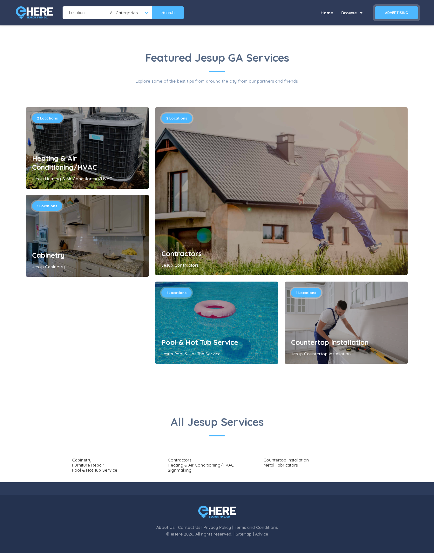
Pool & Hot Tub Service (199, 342)
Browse (349, 12)
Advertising (396, 12)
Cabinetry (48, 255)
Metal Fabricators (280, 465)
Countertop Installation (330, 342)
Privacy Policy (217, 527)
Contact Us (189, 527)
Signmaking (180, 470)
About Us (165, 527)
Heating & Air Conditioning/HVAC (64, 163)
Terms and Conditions (256, 527)
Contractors (181, 253)
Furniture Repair (88, 465)
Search (167, 12)
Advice (261, 533)
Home (327, 12)
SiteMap (244, 533)
